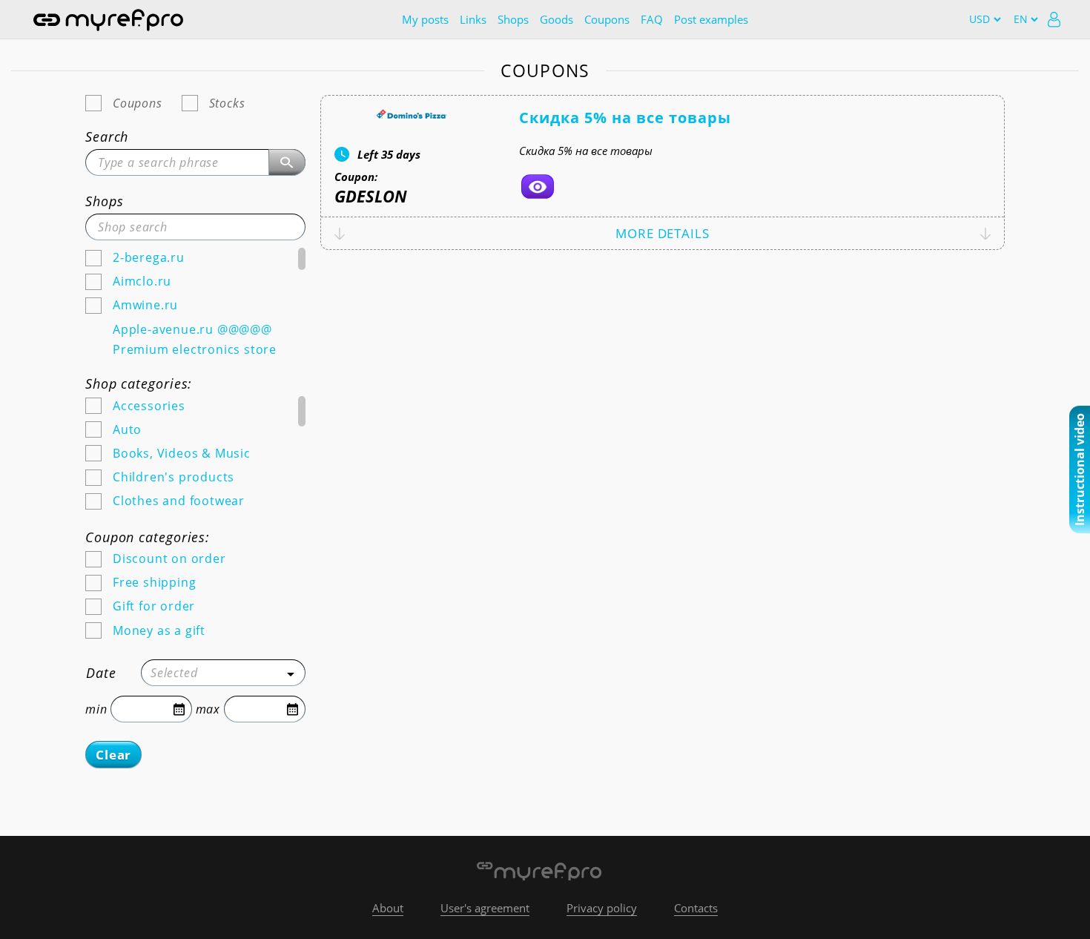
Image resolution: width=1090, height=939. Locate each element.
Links (473, 19)
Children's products (173, 477)
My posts (425, 19)
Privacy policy (602, 907)
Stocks (227, 103)
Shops (513, 19)
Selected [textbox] (174, 673)
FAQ (652, 19)
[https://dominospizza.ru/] (537, 186)
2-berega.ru (149, 257)
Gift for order (154, 606)
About (387, 907)
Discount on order (169, 558)
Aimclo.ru (142, 281)
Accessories (149, 406)
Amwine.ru (145, 305)
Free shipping (154, 582)
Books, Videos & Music (182, 453)
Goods (556, 19)
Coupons (607, 19)
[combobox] (223, 672)
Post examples (711, 19)
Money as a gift (159, 630)
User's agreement (484, 907)
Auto (127, 429)
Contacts (696, 907)
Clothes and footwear (179, 500)
